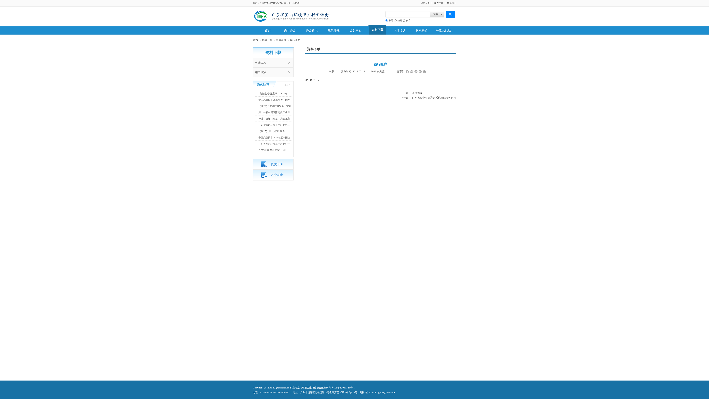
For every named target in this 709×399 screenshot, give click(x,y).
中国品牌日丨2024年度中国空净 (274, 140)
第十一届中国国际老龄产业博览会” (274, 115)
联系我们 (421, 30)
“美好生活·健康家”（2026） (273, 93)
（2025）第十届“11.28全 (271, 131)
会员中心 (356, 30)
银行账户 (295, 40)
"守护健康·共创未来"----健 (272, 150)
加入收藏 (438, 3)
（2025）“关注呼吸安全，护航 (274, 106)
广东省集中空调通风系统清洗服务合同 (428, 97)
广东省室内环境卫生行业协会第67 (274, 128)
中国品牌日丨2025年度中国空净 (274, 102)
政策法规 (334, 30)
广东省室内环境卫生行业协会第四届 (274, 146)
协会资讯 (312, 30)
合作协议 (411, 93)
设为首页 (425, 3)
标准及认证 (443, 30)
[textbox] (408, 14)
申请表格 (281, 40)
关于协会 (290, 30)
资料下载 (377, 29)
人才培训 (399, 30)
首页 (268, 30)
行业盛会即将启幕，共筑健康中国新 (274, 121)
